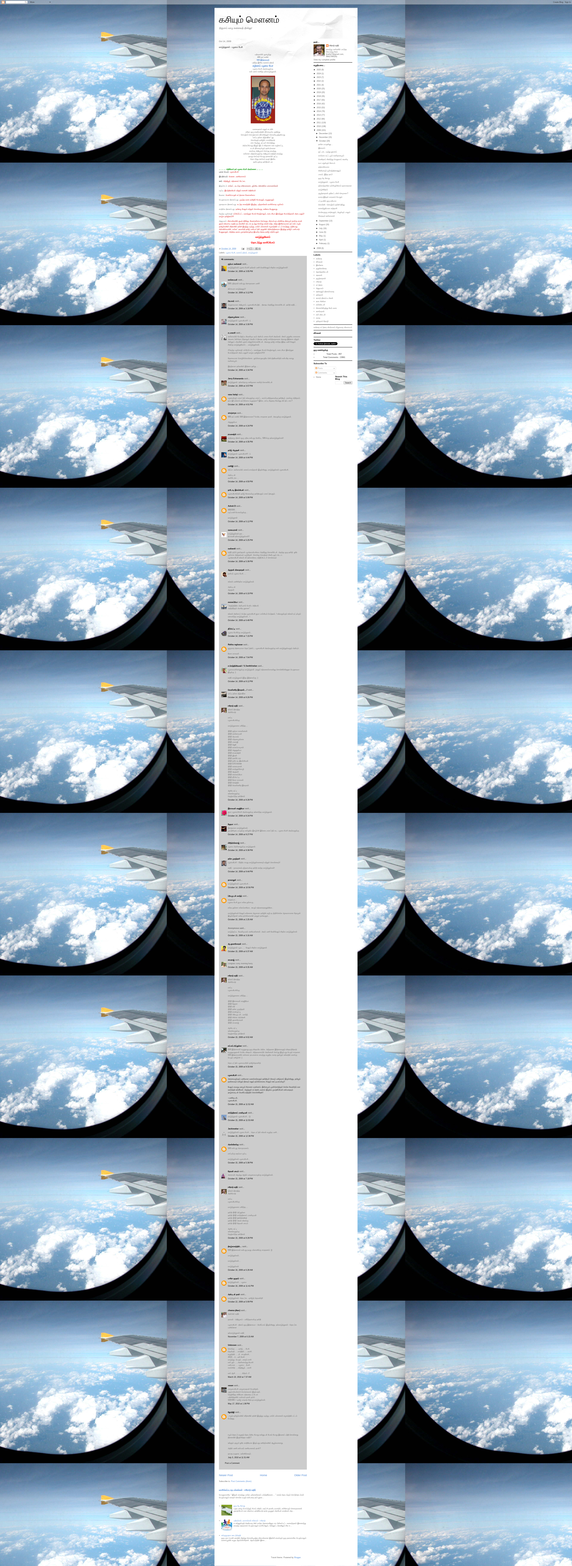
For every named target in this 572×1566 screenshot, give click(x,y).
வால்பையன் (232, 280)
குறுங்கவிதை (321, 268)
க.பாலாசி (232, 333)
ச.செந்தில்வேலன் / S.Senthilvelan (242, 666)
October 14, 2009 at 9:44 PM (240, 871)
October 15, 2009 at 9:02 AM (240, 1037)
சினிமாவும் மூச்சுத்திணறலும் (329, 171)
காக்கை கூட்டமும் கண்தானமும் (331, 156)
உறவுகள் (319, 275)
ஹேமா (230, 824)
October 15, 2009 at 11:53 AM (241, 1120)
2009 (319, 130)
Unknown (232, 1345)
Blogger (297, 1557)
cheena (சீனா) (234, 1310)
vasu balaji (233, 394)
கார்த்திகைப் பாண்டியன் (237, 1113)
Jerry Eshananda (235, 378)
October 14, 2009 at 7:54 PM (240, 657)
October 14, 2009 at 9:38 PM (240, 850)
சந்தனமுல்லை (233, 317)
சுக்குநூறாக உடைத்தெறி (231, 1535)
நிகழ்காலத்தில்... (235, 1246)
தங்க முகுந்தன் (234, 859)
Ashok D (232, 506)
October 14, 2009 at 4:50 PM (240, 481)
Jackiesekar (233, 1129)
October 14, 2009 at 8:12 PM (240, 681)
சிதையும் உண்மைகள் (326, 216)
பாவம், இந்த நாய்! (325, 174)
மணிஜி (230, 466)
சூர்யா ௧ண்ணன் (235, 264)
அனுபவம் (319, 288)
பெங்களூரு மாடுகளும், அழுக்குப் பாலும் (334, 212)
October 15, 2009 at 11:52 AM (241, 1104)
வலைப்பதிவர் (241, 253)
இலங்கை (319, 265)
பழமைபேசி (232, 1075)
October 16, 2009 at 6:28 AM (240, 1270)
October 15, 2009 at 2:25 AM (240, 919)
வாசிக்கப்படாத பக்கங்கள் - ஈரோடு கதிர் (237, 1490)
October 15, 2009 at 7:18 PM (240, 1179)
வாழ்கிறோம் (323, 190)
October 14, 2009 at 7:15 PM (240, 636)
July (321, 228)
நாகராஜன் (232, 880)
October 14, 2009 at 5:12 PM (240, 521)
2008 (319, 248)
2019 (319, 92)
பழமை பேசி (230, 253)
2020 (319, 88)
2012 (319, 119)
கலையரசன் (232, 530)
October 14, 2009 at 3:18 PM (240, 308)
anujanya (232, 413)
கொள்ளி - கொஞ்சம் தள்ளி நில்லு (331, 205)
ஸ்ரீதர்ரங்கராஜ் (233, 843)
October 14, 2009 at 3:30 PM (240, 324)
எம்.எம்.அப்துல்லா (235, 1046)
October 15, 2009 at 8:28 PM (240, 1238)
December (323, 133)
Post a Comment (232, 1463)
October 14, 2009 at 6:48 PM (240, 620)
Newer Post (226, 1475)
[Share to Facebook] (256, 248)
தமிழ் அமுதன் (233, 450)
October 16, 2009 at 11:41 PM (241, 1286)
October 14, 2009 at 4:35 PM (240, 442)
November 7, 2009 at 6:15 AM (241, 1336)
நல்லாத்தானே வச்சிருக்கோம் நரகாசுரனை (335, 186)
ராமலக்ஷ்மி (232, 434)
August (322, 224)
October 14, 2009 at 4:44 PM (240, 457)
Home (263, 1475)
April (321, 240)
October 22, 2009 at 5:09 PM (240, 1302)
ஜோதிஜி (231, 1412)
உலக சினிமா (321, 301)
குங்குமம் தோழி (322, 321)
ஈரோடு (318, 282)
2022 (319, 81)
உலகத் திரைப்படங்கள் (324, 298)
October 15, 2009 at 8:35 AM (240, 967)
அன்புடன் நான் (234, 1294)
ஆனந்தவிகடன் (322, 272)
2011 (319, 122)
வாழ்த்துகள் (253, 253)
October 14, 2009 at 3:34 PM (240, 370)
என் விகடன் (321, 315)
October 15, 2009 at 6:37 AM (240, 951)
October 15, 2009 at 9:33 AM (240, 1067)
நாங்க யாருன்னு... (325, 144)
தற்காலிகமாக (323, 167)
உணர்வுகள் (320, 311)
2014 (319, 111)
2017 (319, 100)
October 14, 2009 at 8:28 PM (240, 800)
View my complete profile (324, 60)
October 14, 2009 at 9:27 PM (240, 834)
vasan (230, 1385)
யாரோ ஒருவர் (233, 1278)
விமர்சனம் (331, 327)
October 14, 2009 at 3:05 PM (240, 271)
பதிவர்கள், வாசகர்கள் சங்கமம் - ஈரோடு (249, 1521)
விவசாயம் (348, 327)
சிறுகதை (339, 327)
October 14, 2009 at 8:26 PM (240, 697)
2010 (319, 126)
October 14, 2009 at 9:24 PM (240, 816)
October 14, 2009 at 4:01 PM (240, 404)
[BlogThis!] (251, 248)
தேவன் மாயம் (233, 1171)
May (321, 236)
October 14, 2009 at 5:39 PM (240, 561)
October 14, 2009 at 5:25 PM (240, 540)
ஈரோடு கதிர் (233, 706)
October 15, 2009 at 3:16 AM (240, 935)
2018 (319, 96)
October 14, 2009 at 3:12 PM (240, 292)
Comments (322, 373)
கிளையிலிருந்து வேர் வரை (326, 308)
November (323, 137)
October (323, 141)
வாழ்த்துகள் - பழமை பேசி (328, 182)
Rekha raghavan (235, 644)
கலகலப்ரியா (233, 602)
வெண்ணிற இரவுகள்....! (237, 690)
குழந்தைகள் (321, 278)
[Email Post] (243, 249)
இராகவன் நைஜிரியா (236, 808)
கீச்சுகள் (319, 262)
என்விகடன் (320, 305)
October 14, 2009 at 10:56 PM (241, 887)
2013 (319, 115)
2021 (319, 85)
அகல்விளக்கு (233, 1144)
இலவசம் (321, 148)
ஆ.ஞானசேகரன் (234, 944)
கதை (318, 318)
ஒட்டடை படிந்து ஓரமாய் (327, 152)
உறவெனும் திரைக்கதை (325, 291)
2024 (319, 73)
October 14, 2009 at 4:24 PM (240, 426)
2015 (319, 107)
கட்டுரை (319, 285)
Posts (320, 368)
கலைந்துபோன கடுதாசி (327, 208)
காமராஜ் (231, 960)
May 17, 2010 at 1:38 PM (239, 1404)
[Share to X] (253, 248)
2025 (319, 70)
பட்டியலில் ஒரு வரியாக (327, 201)
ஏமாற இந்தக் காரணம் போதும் (330, 197)
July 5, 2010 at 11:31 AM (238, 1457)
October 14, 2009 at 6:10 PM (240, 593)
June (321, 232)
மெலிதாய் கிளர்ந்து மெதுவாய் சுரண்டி (333, 159)
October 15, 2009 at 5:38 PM (240, 1163)
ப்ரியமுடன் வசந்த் (235, 896)
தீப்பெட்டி (231, 629)
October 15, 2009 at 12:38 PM (241, 1136)
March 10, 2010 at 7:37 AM (239, 1377)
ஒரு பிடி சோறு (239, 1506)
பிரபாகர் (231, 301)
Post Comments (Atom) (241, 1481)
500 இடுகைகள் (263, 60)
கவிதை (319, 258)
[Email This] (248, 248)
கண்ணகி (232, 548)
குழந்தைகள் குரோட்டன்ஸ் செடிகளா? (333, 193)
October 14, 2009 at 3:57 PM (240, 386)
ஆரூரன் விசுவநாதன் (236, 570)
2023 (319, 77)
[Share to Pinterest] (259, 248)
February (323, 243)
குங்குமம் (319, 295)
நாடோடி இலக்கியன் (236, 490)
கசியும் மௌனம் (249, 20)
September (324, 221)
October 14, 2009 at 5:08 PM (240, 497)
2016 (319, 104)
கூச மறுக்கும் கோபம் (326, 163)
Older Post (300, 1475)
